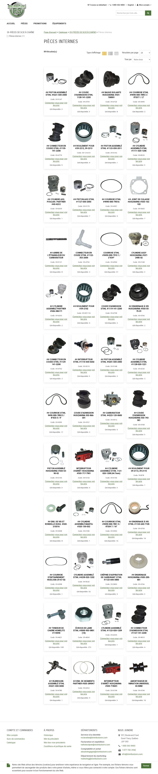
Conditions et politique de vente (57, 746)
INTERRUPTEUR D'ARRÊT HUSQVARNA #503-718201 (111, 683)
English (131, 5)
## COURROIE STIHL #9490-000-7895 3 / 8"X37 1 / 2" (138, 95)
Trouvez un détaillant (98, 5)
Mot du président (51, 739)
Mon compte (144, 5)
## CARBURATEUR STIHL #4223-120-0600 (111, 414)
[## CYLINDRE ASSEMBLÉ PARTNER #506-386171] (56, 292)
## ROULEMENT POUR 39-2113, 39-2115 (138, 469)
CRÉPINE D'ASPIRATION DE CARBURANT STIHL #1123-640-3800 (111, 577)
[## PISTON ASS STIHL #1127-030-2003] (84, 186)
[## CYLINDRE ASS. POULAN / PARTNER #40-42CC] (56, 186)
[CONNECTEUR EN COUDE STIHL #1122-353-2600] (84, 239)
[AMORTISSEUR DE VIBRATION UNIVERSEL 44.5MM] (139, 667)
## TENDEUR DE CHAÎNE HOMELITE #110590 (56, 630)
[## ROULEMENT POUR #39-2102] (84, 292)
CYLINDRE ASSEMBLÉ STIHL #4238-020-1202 (83, 576)
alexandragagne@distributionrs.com (96, 752)
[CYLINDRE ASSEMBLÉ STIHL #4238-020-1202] (84, 561)
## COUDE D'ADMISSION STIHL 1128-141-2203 (83, 95)
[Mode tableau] (115, 53)
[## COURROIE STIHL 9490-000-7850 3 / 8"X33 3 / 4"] (56, 399)
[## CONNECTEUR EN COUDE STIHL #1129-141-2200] (56, 346)
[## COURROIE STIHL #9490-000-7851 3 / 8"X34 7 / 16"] (111, 508)
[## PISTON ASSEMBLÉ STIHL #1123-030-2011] (111, 132)
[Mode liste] (110, 53)
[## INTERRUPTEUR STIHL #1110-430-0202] (84, 346)
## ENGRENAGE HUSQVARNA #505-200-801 (139, 577)
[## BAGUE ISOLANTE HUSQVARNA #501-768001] (111, 79)
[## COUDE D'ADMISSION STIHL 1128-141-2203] (84, 79)
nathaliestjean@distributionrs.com (95, 745)
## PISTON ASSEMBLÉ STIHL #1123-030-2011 (111, 147)
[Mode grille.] (104, 53)
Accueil (11, 23)
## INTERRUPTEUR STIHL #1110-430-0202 (83, 360)
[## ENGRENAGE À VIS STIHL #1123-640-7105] (139, 508)
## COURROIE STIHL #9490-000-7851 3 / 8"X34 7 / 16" (111, 524)
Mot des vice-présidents (54, 742)
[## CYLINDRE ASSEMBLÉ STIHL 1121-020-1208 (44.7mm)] (111, 455)
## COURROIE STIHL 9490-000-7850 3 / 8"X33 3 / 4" (56, 415)
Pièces (24, 23)
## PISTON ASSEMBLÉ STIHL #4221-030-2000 (56, 93)
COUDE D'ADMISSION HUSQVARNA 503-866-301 (83, 415)
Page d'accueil (50, 32)
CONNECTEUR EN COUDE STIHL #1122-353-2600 (84, 255)
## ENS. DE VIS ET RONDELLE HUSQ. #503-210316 (56, 524)
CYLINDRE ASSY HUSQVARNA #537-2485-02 (139, 255)
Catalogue (63, 32)
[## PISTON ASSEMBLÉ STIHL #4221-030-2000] (56, 79)
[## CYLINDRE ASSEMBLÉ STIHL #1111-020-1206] (139, 132)
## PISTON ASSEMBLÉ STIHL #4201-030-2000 (111, 360)
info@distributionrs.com (132, 754)
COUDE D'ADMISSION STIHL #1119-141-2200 (111, 307)
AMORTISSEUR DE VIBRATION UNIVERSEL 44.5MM (138, 683)
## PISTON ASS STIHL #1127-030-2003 (83, 200)
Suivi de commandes (16, 739)
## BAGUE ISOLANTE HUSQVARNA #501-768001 (111, 95)
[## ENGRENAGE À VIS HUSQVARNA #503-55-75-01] (139, 292)
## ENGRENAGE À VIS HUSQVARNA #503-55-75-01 (138, 308)
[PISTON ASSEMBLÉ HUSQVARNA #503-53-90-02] (56, 455)
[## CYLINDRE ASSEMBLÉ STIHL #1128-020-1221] (139, 346)
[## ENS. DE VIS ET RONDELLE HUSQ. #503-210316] (56, 508)
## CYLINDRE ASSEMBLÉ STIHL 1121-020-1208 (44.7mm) (111, 471)
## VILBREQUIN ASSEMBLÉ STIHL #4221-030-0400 (56, 683)
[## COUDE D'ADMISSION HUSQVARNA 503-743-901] (139, 399)
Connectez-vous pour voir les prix (56, 104)
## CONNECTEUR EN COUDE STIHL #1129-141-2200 (56, 362)
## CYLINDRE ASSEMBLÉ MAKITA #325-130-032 (84, 524)
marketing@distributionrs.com (94, 759)
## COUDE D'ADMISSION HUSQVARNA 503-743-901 (139, 416)
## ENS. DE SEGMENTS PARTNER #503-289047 (83, 682)
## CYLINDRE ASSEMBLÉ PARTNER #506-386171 (56, 308)
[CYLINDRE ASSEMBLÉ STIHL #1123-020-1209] (111, 614)
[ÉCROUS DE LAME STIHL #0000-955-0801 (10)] (84, 614)
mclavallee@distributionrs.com (94, 737)
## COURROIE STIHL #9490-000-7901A (111, 200)
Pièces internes (17, 36)
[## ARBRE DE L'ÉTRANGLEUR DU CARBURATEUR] (56, 239)
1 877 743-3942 (129, 750)
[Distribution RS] (17, 9)
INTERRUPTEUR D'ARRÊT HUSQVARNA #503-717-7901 (84, 471)
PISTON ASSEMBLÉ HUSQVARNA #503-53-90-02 (56, 471)
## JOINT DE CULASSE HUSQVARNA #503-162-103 (139, 201)
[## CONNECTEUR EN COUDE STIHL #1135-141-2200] (56, 132)
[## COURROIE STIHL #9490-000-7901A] (111, 186)
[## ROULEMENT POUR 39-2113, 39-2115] (139, 455)
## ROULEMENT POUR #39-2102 (83, 307)
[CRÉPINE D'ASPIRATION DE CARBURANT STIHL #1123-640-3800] (111, 561)
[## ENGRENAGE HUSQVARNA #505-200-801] (139, 561)
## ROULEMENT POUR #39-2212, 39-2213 (83, 147)
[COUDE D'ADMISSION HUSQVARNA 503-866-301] (84, 399)
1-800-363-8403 (118, 5)
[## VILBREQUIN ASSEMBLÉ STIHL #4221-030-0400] (56, 667)
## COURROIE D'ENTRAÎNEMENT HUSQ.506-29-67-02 (56, 577)
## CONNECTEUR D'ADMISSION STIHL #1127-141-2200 (139, 630)
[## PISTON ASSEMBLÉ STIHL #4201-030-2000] (111, 346)
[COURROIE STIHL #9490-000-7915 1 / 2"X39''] (111, 239)
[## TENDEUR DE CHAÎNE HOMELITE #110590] (56, 614)
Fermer (146, 766)
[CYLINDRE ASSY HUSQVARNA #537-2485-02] (139, 239)
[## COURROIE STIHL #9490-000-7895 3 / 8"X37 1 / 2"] (139, 79)
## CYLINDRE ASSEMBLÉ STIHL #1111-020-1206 (139, 148)
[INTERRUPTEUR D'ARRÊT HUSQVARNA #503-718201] (111, 667)
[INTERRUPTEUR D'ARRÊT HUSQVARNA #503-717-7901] (84, 455)
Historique (48, 735)
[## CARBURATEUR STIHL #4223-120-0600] (111, 399)
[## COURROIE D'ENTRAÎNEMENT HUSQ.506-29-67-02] (56, 561)
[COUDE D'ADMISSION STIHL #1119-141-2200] (111, 292)
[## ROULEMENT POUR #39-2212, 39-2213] (84, 132)
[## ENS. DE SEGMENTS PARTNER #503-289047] (84, 667)
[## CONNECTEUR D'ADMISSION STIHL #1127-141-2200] (139, 614)
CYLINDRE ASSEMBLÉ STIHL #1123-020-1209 (111, 629)
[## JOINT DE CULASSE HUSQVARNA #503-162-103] (139, 186)
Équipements (59, 23)
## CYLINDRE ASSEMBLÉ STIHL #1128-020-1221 (139, 362)
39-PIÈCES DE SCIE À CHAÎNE (82, 32)
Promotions (40, 23)
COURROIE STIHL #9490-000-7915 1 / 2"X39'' (111, 255)
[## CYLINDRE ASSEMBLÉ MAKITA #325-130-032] (84, 508)
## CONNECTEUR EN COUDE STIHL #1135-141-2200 (56, 148)
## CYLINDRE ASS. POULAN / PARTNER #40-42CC (56, 201)
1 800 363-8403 (128, 746)
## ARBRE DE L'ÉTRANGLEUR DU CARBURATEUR (56, 255)
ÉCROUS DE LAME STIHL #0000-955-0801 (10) (83, 630)
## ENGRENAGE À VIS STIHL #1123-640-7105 (138, 522)
